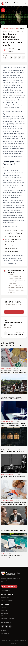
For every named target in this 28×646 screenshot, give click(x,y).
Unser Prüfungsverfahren (7, 600)
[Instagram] (2, 626)
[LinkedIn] (10, 626)
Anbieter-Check (5, 597)
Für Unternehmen (5, 590)
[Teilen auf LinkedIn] (15, 57)
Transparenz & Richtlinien (7, 618)
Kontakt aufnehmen (13, 312)
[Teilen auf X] (19, 57)
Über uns (3, 607)
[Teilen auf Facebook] (11, 57)
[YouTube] (6, 626)
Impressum (4, 610)
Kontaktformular (5, 633)
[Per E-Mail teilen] (23, 57)
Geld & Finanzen (13, 28)
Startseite (5, 28)
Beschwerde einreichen (8, 586)
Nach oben (13, 643)
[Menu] (25, 3)
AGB (2, 616)
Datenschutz (4, 613)
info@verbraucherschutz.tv (16, 334)
